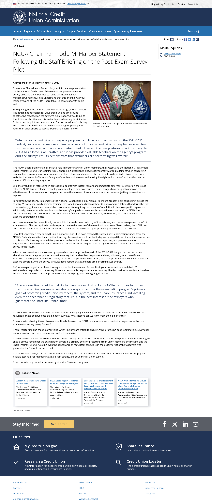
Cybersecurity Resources (128, 31)
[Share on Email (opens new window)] (197, 39)
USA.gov (149, 493)
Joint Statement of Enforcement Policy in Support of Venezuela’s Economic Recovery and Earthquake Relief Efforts (98, 384)
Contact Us (193, 4)
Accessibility (85, 482)
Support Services (76, 31)
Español (181, 4)
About (17, 31)
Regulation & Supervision (38, 31)
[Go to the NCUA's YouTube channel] (195, 424)
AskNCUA (150, 482)
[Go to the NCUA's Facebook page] (164, 424)
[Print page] (171, 39)
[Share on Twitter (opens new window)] (189, 39)
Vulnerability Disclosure (26, 499)
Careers (17, 488)
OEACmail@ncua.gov (172, 53)
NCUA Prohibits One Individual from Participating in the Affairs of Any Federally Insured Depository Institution (132, 384)
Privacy (83, 493)
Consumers (95, 31)
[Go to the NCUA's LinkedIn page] (185, 424)
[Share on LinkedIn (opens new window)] (193, 39)
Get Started (59, 424)
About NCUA (20, 482)
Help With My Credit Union (162, 3)
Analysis (59, 31)
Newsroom (29, 39)
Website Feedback (88, 499)
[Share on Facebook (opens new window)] (185, 39)
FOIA (81, 488)
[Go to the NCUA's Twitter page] (174, 424)
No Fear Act (19, 493)
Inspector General (154, 488)
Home (19, 39)
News (108, 31)
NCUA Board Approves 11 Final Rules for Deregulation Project (64, 382)
